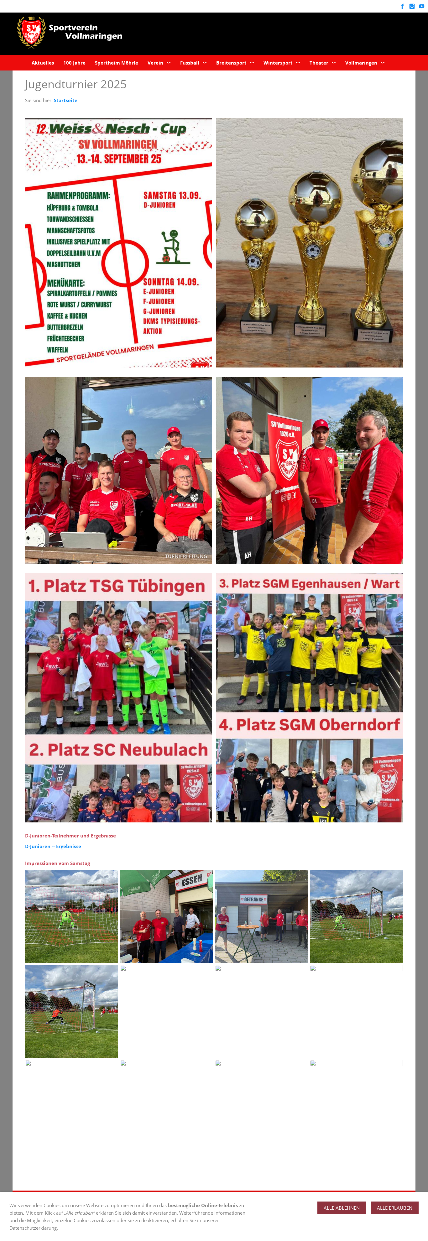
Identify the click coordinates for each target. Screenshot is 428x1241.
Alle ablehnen (342, 1208)
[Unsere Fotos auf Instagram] (412, 6)
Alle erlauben (394, 1208)
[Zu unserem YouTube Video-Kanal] (421, 6)
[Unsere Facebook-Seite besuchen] (402, 6)
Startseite (65, 100)
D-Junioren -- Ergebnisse (53, 846)
